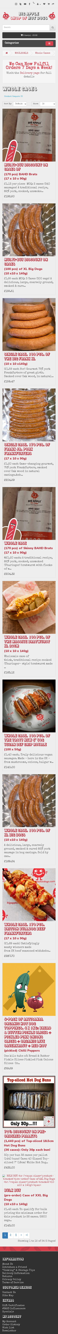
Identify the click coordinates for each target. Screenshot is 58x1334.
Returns (7, 1276)
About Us (7, 1264)
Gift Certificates (13, 1305)
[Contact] (34, 3)
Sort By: (8, 104)
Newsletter (9, 1331)
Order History (11, 1325)
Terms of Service (13, 1282)
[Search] (53, 27)
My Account (9, 1321)
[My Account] (39, 4)
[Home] (7, 53)
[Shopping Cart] (49, 4)
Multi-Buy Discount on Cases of (26, 171)
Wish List (8, 1328)
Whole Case (28, 548)
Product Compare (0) (13, 96)
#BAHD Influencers (13, 1309)
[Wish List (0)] (44, 4)
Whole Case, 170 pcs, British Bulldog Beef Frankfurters (24, 931)
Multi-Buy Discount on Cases (26, 266)
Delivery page (30, 73)
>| (27, 1235)
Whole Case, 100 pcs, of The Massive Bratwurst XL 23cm (27, 644)
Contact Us (9, 1292)
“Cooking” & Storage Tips (18, 1270)
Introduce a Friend (14, 1267)
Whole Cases (42, 53)
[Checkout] (53, 4)
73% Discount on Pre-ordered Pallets (29, 1140)
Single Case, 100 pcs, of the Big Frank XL (27, 359)
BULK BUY (26, 1197)
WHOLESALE (21, 53)
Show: (35, 104)
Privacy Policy (11, 1279)
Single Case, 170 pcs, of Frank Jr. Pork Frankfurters (27, 451)
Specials (8, 1312)
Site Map (8, 1295)
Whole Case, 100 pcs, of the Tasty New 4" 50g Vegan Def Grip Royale (27, 742)
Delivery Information (16, 1273)
